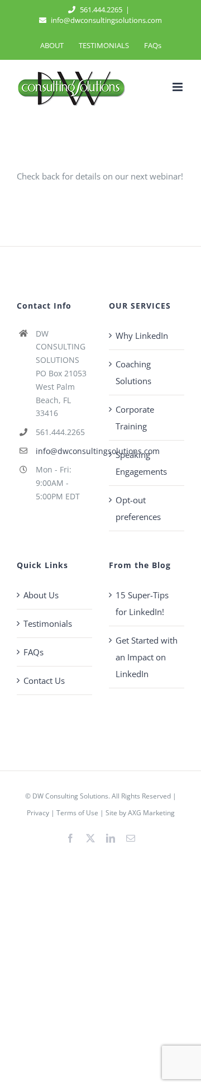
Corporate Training (135, 418)
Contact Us (44, 680)
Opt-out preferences (138, 508)
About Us (41, 595)
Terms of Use (77, 812)
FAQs (33, 652)
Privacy (38, 812)
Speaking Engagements (141, 463)
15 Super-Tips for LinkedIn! (142, 603)
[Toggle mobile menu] (178, 87)
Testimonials (47, 623)
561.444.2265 (100, 9)
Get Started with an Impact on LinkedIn (147, 657)
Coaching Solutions (133, 372)
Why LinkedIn (142, 335)
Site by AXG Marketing (140, 812)
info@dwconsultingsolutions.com (105, 20)
